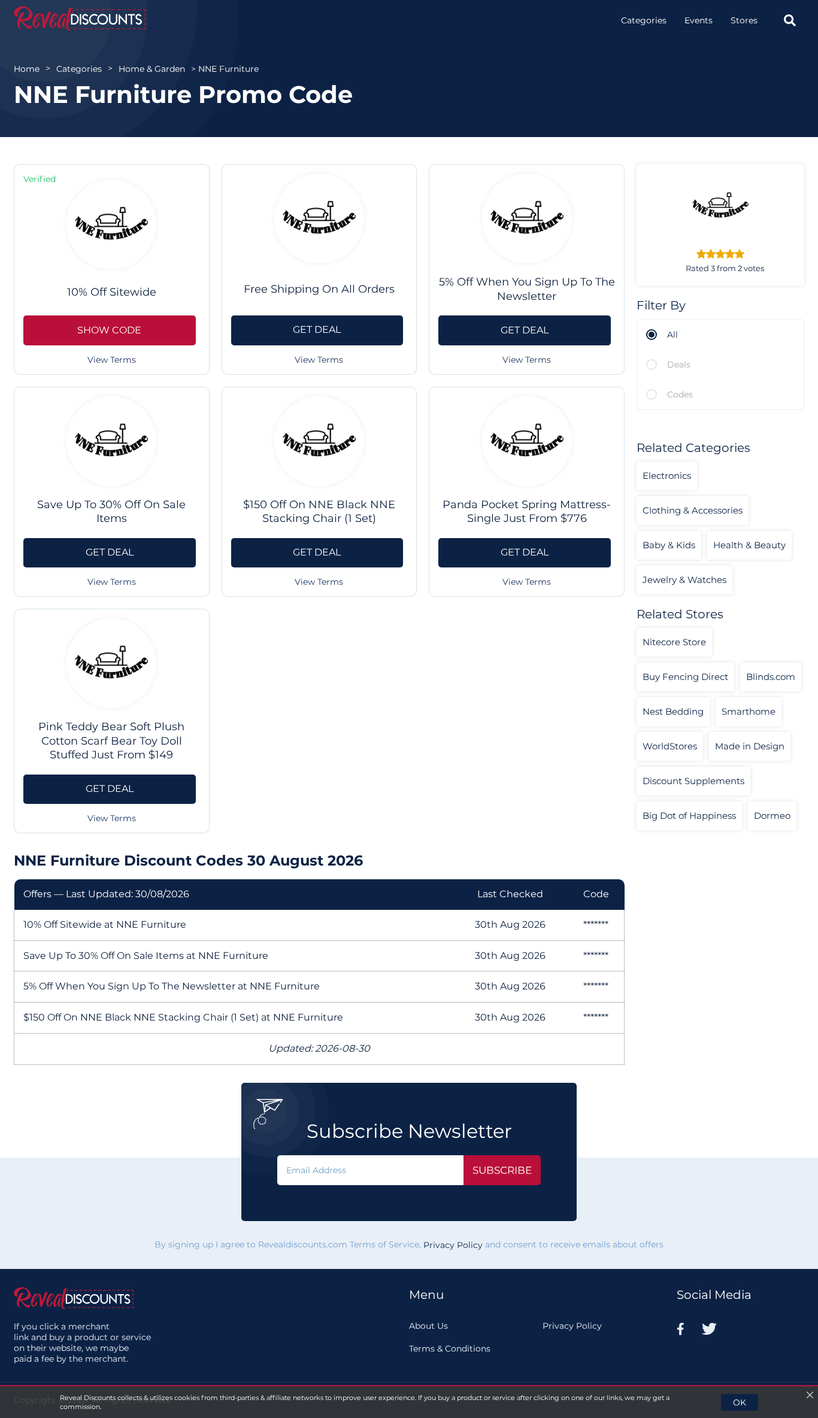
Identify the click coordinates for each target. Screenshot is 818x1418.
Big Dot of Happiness (689, 815)
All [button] (672, 334)
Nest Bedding (673, 711)
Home (27, 68)
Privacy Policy (453, 1245)
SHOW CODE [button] (109, 330)
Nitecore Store (674, 642)
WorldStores (670, 746)
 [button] (790, 20)
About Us (428, 1325)
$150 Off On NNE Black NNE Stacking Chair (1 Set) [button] (319, 511)
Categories (643, 20)
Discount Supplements (693, 781)
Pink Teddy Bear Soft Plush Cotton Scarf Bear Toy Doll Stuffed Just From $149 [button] (111, 740)
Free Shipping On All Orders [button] (319, 289)
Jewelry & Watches (684, 579)
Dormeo (772, 815)
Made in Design (749, 746)
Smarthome (748, 711)
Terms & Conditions (449, 1348)
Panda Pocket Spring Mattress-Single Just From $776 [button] (527, 511)
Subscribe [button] (502, 1170)
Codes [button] (680, 394)
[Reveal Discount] (80, 18)
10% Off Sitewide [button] (111, 292)
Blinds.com (770, 676)
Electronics (667, 475)
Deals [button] (678, 364)
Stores (744, 20)
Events (698, 20)
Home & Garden (152, 68)
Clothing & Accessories (693, 510)
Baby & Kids (669, 545)
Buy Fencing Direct (685, 676)
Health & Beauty (749, 545)
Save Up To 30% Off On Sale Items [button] (111, 511)
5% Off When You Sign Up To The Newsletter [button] (527, 288)
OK (739, 1402)
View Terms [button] (111, 359)
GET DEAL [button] (317, 329)
